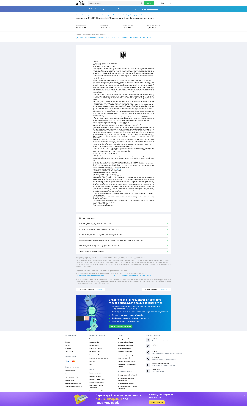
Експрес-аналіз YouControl (126, 361)
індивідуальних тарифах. (150, 9)
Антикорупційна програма (73, 386)
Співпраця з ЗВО (94, 351)
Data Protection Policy (72, 377)
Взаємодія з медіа (95, 348)
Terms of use (69, 374)
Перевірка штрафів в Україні (127, 375)
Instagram (68, 348)
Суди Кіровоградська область (108, 15)
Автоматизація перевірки (126, 355)
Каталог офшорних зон (96, 382)
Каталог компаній (95, 373)
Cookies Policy (69, 380)
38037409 (118, 169)
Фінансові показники (125, 351)
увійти (162, 3)
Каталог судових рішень (89, 15)
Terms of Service (70, 370)
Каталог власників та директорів (96, 387)
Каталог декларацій (96, 391)
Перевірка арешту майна (126, 383)
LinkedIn (67, 342)
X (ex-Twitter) (69, 351)
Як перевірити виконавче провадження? (126, 379)
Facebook (68, 339)
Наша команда (94, 345)
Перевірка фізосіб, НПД (125, 342)
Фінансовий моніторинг (125, 345)
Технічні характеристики (73, 383)
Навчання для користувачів (98, 358)
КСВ (90, 364)
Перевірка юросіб (123, 339)
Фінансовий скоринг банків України (127, 365)
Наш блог (92, 361)
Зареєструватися (157, 402)
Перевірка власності (124, 348)
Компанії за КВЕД (95, 376)
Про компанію (94, 342)
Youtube (67, 345)
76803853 (100, 289)
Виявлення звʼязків (124, 358)
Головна (78, 15)
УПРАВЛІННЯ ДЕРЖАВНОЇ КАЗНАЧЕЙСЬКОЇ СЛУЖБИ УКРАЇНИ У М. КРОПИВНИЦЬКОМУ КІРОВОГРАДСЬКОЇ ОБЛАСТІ (114, 38)
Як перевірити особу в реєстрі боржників (127, 387)
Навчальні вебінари (96, 355)
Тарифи (91, 339)
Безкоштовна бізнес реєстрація (120, 326)
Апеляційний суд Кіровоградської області (132, 15)
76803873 (164, 289)
